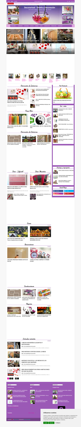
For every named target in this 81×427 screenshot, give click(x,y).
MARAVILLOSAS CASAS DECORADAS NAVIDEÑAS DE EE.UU (39, 239)
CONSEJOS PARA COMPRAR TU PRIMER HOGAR (39, 260)
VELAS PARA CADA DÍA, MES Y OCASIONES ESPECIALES (17, 126)
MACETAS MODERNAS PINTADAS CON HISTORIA (43, 105)
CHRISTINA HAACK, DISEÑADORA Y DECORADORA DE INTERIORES (42, 90)
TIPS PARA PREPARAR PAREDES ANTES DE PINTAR (17, 260)
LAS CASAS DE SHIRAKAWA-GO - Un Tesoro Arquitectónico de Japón (16, 239)
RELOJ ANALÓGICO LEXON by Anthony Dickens (43, 100)
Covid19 (15, 1)
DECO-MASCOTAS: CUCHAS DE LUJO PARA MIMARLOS (44, 195)
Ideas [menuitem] (41, 25)
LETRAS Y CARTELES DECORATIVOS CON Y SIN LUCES (14, 316)
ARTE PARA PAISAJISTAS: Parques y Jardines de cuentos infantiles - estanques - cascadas (28, 145)
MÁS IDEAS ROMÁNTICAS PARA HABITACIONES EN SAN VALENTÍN (26, 3)
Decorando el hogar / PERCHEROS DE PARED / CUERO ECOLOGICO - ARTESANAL (66, 135)
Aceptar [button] (45, 422)
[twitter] (69, 1)
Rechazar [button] (51, 422)
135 (16, 378)
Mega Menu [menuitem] (13, 25)
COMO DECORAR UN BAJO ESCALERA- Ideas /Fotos (66, 140)
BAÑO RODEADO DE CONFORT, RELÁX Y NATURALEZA (43, 144)
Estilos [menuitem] (31, 25)
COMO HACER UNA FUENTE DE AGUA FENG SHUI (17, 80)
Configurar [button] (58, 422)
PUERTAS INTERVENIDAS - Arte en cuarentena (42, 396)
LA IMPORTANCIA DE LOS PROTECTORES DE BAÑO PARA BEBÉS (62, 51)
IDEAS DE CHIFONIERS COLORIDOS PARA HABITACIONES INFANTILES (17, 187)
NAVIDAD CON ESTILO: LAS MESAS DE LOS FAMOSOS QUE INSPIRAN (17, 51)
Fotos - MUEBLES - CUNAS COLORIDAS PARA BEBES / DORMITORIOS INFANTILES (51, 81)
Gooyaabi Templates (27, 419)
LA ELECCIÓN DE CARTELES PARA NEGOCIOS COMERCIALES (44, 316)
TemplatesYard (16, 419)
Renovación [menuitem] (53, 25)
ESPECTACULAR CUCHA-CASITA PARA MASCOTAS (39, 187)
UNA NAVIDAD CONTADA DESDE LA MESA (55, 40)
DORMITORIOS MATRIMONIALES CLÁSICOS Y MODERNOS (31, 80)
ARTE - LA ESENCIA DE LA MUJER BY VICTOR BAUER (42, 391)
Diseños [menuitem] (36, 25)
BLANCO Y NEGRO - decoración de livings (57, 80)
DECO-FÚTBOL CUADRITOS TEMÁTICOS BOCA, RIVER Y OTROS (20, 195)
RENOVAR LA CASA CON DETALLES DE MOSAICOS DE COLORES (43, 298)
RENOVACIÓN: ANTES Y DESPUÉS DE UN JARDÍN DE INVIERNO (14, 144)
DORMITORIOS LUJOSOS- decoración (65, 80)
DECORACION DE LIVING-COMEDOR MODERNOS (10, 80)
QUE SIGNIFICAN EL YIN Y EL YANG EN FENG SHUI (40, 126)
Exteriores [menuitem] (26, 25)
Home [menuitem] (8, 25)
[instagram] (71, 1)
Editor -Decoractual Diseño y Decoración (28, 346)
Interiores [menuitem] (20, 25)
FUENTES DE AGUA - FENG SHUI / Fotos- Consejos (44, 80)
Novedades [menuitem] (60, 25)
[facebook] (67, 1)
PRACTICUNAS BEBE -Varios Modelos (38, 80)
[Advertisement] (40, 63)
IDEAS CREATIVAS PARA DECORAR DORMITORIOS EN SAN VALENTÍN (42, 95)
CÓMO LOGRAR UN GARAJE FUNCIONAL (66, 170)
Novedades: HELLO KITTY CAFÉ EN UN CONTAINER (28, 316)
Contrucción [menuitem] (47, 25)
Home (9, 1)
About (12, 1)
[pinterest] (72, 1)
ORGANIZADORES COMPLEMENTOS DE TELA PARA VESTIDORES (66, 176)
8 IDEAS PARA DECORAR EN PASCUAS (62, 100)
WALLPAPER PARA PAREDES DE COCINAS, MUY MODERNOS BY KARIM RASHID (28, 298)
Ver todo (49, 87)
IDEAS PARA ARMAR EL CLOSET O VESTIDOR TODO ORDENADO (65, 181)
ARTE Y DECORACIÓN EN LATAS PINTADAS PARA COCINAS (41, 401)
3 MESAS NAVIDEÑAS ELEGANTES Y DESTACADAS (23, 40)
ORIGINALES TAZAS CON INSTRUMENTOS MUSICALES (24, 80)
